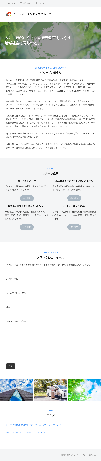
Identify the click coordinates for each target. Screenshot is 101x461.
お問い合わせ (27, 3)
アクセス (41, 3)
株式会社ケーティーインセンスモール (81, 455)
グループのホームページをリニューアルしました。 (28, 432)
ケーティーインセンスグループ (32, 14)
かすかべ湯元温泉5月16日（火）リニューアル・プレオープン (33, 425)
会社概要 (27, 198)
